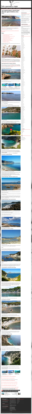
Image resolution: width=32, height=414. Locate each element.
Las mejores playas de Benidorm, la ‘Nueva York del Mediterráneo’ (9, 376)
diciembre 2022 (22, 81)
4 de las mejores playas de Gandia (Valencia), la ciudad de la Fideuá (9, 385)
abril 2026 (22, 41)
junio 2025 (22, 50)
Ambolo (7, 390)
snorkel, (11, 65)
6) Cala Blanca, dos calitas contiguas (7, 39)
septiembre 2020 (23, 109)
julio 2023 (22, 74)
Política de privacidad (18, 8)
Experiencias (7, 8)
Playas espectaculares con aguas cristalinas (7, 34)
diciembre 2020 (22, 106)
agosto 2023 (22, 73)
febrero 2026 (22, 43)
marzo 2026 (22, 42)
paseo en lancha (4, 66)
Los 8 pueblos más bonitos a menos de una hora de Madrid (13, 405)
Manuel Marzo (7, 14)
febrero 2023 (22, 79)
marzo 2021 (22, 103)
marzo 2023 (22, 78)
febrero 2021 (22, 104)
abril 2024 (22, 65)
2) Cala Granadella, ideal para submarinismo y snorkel (9, 36)
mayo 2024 (22, 64)
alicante (4, 390)
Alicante (13, 28)
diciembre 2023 (22, 69)
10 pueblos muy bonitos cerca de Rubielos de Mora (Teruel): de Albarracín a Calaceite (25, 27)
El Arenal (18, 390)
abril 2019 (22, 127)
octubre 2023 (22, 71)
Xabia (17, 391)
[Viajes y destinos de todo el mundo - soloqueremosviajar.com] (16, 7)
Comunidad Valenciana (4, 28)
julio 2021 (22, 99)
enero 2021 (22, 105)
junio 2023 (22, 75)
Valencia (18, 28)
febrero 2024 (22, 67)
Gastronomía (10, 8)
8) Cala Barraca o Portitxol (6, 41)
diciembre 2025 (22, 44)
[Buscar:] (26, 10)
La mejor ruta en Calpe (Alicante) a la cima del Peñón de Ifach (8, 380)
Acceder (22, 136)
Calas (9, 390)
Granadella (3, 391)
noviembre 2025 (23, 45)
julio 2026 (22, 38)
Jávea (6, 391)
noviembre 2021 (23, 95)
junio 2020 (22, 112)
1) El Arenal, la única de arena (6, 35)
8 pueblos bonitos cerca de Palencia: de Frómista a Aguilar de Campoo (13, 403)
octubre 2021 (22, 96)
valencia (14, 391)
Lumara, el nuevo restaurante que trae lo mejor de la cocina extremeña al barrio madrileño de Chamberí (25, 20)
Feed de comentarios (23, 138)
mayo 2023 (22, 76)
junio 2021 (22, 100)
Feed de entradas (23, 137)
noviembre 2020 (23, 107)
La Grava (9, 391)
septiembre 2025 (23, 47)
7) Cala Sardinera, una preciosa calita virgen (7, 40)
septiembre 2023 (23, 72)
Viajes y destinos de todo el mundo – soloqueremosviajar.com (5, 399)
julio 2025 (22, 49)
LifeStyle (14, 8)
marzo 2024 (22, 66)
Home (1, 8)
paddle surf (13, 65)
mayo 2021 (22, 101)
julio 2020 (22, 111)
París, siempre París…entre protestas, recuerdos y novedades (13, 410)
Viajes (4, 8)
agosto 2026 (22, 37)
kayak (16, 65)
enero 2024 (22, 68)
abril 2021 (22, 102)
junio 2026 (22, 39)
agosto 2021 (22, 98)
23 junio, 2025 (3, 14)
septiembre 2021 (23, 97)
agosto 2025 (22, 48)
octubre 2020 (22, 108)
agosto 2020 (22, 110)
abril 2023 (22, 77)
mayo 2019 (22, 126)
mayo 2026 (22, 40)
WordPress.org (22, 139)
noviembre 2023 (23, 70)
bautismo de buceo (18, 66)
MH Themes (11, 412)
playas (17, 388)
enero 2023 (22, 80)
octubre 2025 (22, 46)
